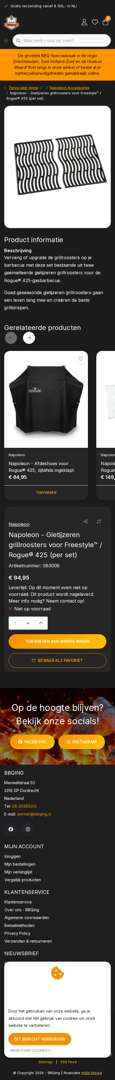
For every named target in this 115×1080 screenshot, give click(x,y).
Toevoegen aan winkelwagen (57, 641)
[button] (85, 522)
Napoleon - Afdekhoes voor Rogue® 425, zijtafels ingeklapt (41, 467)
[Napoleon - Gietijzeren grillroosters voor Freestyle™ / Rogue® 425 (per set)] (57, 167)
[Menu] (6, 40)
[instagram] (28, 829)
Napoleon (19, 524)
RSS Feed (69, 1062)
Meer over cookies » (30, 1050)
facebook (35, 741)
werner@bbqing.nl (34, 814)
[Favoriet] (95, 22)
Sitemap (45, 1062)
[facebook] (11, 829)
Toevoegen (46, 493)
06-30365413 (24, 806)
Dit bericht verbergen (39, 1039)
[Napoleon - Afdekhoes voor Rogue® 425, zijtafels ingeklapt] (46, 399)
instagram (84, 741)
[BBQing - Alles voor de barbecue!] (11, 22)
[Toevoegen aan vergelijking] (99, 522)
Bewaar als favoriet (60, 660)
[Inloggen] (84, 22)
